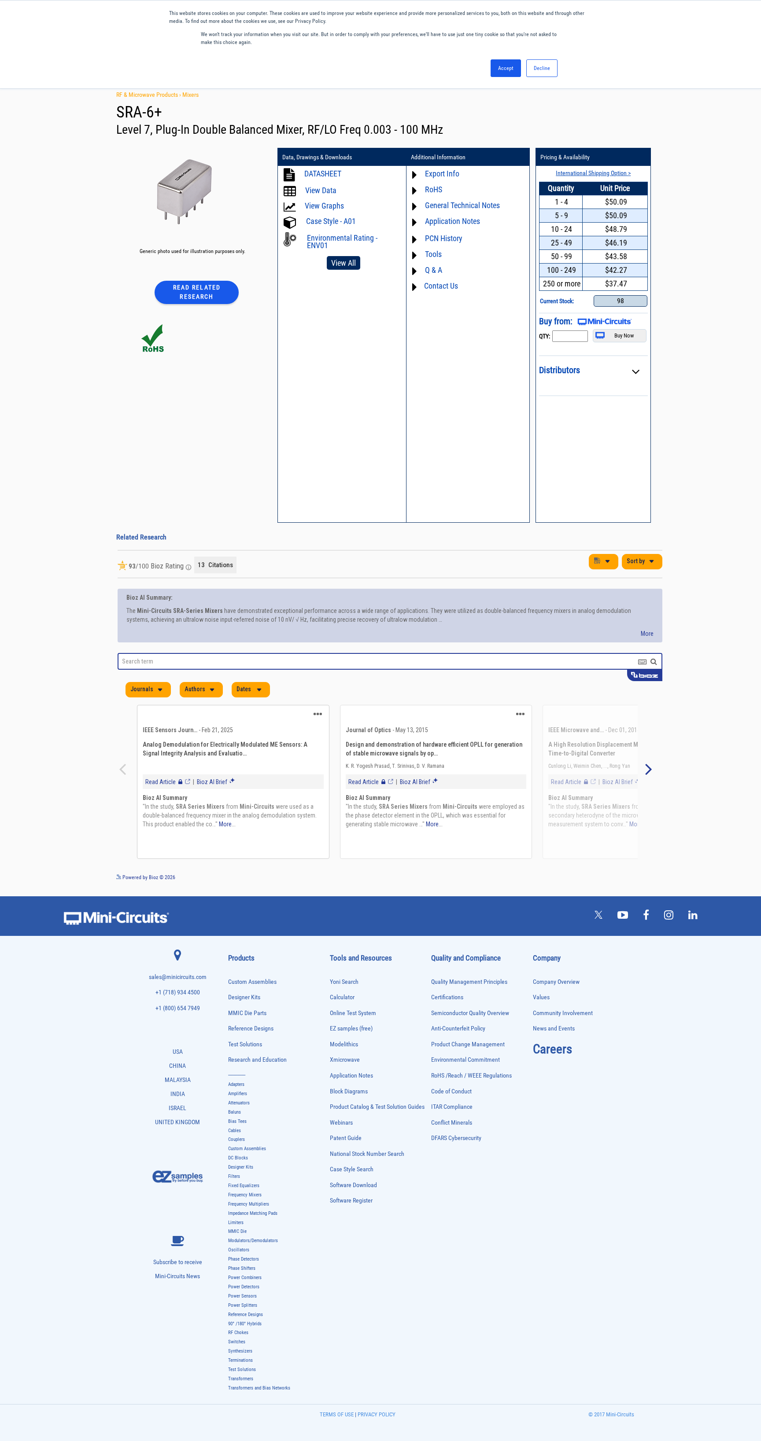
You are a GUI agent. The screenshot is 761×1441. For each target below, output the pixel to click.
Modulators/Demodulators (253, 1245)
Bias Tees (237, 1126)
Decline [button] (542, 68)
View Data (320, 190)
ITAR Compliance (452, 1111)
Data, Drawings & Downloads (317, 157)
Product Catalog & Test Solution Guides (377, 1111)
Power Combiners (245, 1282)
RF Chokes (238, 1337)
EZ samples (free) (351, 1033)
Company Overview (556, 986)
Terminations (240, 1365)
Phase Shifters (241, 1273)
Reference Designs (250, 1033)
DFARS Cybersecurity (456, 1142)
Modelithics (344, 1048)
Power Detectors (243, 1291)
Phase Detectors (243, 1263)
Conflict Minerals (451, 1127)
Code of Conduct (451, 1096)
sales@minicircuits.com (178, 981)
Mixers (190, 94)
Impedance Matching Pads (252, 1218)
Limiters (236, 1227)
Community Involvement (563, 1017)
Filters (234, 1181)
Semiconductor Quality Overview (470, 1017)
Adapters (236, 1089)
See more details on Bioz (635, 881)
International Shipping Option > (593, 172)
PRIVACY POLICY (375, 1418)
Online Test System (353, 1017)
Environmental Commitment (465, 1064)
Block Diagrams (349, 1096)
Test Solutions (245, 1048)
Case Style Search (351, 1173)
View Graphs (324, 205)
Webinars (341, 1127)
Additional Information (438, 157)
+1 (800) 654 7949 (177, 1012)
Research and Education (257, 1064)
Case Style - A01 (331, 221)
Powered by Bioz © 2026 (148, 882)
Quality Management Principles (469, 986)
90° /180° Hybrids (245, 1328)
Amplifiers (237, 1098)
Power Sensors (242, 1300)
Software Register (351, 1205)
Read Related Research (197, 292)
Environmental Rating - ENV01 (342, 241)
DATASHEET (322, 173)
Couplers (236, 1144)
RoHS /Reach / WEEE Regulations (471, 1080)
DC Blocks (238, 1162)
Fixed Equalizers (243, 1190)
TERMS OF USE (337, 1418)
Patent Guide (346, 1142)
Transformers (240, 1383)
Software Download (353, 1189)
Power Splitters (242, 1310)
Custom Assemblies (252, 986)
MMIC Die (237, 1236)
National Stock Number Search (367, 1158)
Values (541, 1001)
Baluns (234, 1116)
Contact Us (441, 285)
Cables (234, 1135)
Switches (236, 1346)
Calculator (342, 1001)
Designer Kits (244, 1001)
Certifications (447, 1001)
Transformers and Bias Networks (259, 1392)
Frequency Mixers (245, 1199)
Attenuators (239, 1107)
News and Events (554, 1033)
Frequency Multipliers (248, 1208)
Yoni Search (344, 986)
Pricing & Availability (565, 157)
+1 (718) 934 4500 (177, 997)
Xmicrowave (345, 1064)
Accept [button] (505, 68)
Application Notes (351, 1080)
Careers (552, 1053)
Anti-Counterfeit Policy (458, 1033)
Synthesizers (240, 1355)
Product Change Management (468, 1048)
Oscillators (238, 1254)
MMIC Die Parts (247, 1017)
